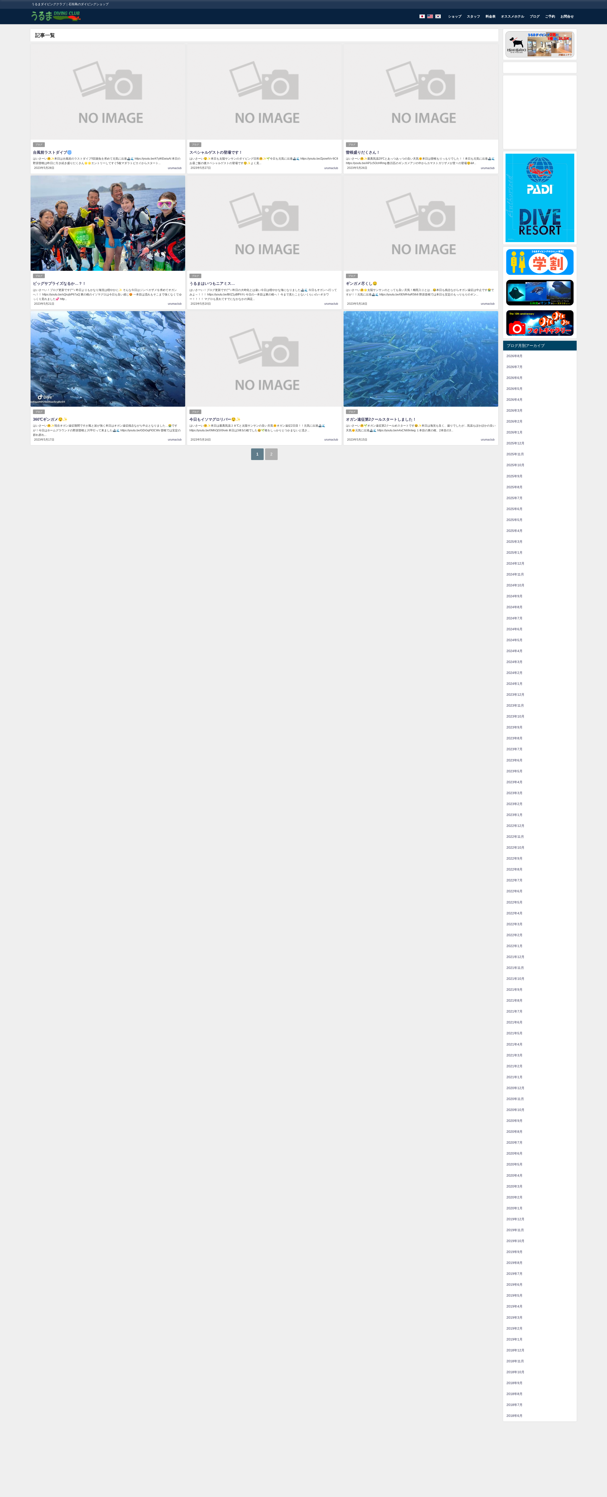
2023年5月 (514, 771)
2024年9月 (514, 596)
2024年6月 (514, 629)
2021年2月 (514, 1066)
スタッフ (473, 16)
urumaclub (175, 168)
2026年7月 (514, 366)
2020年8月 (514, 1131)
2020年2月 (514, 1197)
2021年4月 (514, 1044)
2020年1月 (514, 1208)
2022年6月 (514, 891)
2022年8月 (514, 869)
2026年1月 (514, 432)
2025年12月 (515, 443)
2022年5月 (514, 902)
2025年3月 (514, 541)
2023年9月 (514, 727)
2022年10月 (515, 847)
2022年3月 (514, 924)
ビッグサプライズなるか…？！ (59, 283)
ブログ (535, 16)
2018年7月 (514, 1404)
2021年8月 (514, 1000)
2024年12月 (515, 563)
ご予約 (550, 16)
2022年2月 (514, 935)
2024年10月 (515, 585)
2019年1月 (514, 1339)
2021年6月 (514, 1022)
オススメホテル (512, 16)
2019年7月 (514, 1273)
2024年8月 (514, 607)
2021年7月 (514, 1011)
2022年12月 (515, 825)
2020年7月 (514, 1142)
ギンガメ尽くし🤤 (361, 283)
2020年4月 (514, 1175)
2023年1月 (514, 814)
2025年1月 (514, 552)
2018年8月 (514, 1394)
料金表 (491, 16)
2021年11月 (515, 967)
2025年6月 (514, 509)
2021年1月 (514, 1077)
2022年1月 (514, 946)
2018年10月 (515, 1372)
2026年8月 (514, 356)
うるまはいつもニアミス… (212, 283)
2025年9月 (514, 476)
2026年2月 (514, 421)
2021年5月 (514, 1033)
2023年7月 (514, 749)
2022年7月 (514, 880)
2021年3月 (514, 1055)
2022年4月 (514, 913)
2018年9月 (514, 1383)
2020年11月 (515, 1099)
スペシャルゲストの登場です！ (216, 152)
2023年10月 (515, 716)
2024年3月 (514, 661)
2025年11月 (515, 454)
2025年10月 (515, 465)
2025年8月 (514, 487)
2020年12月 (515, 1088)
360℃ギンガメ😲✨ (50, 419)
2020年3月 (514, 1186)
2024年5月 (514, 640)
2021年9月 (514, 989)
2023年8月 (514, 738)
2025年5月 (514, 519)
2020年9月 (514, 1120)
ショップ (454, 16)
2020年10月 (515, 1109)
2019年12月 (515, 1219)
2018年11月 (515, 1361)
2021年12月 (515, 956)
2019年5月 (514, 1295)
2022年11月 (515, 836)
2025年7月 (514, 498)
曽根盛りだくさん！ (363, 152)
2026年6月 (514, 377)
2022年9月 (514, 858)
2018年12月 (515, 1350)
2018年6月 (514, 1415)
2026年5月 (514, 388)
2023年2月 (514, 804)
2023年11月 (515, 705)
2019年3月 (514, 1317)
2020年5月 (514, 1164)
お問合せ (567, 16)
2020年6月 (514, 1153)
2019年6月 (514, 1284)
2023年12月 (515, 694)
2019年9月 (514, 1251)
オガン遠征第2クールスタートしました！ (381, 419)
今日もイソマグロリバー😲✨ (215, 419)
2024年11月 (515, 574)
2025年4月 (514, 530)
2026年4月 (514, 399)
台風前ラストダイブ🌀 (52, 152)
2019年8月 (514, 1262)
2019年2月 (514, 1328)
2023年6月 (514, 760)
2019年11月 (515, 1230)
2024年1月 (514, 683)
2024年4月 (514, 651)
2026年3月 (514, 410)
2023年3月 (514, 793)
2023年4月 (514, 782)
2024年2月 (514, 672)
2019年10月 (515, 1241)
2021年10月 (515, 978)
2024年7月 (514, 618)
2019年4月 (514, 1306)
